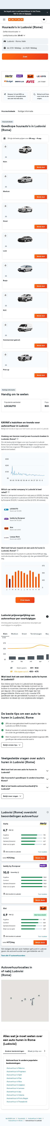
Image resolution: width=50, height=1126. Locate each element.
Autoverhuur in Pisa (14, 1078)
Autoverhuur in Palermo (16, 1068)
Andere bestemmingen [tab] (14, 1051)
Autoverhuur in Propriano (16, 1071)
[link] (25, 600)
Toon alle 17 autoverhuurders (13, 955)
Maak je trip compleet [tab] (37, 1051)
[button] (47, 12)
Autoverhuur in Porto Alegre (17, 1098)
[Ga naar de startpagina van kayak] (15, 19)
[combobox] (12, 31)
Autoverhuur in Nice (14, 1081)
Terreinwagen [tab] (36, 634)
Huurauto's (21, 1118)
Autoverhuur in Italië (35, 1118)
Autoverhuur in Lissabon (16, 1085)
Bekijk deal (41, 167)
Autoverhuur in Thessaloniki (17, 1102)
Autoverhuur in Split (14, 1075)
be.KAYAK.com (10, 1118)
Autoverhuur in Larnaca (15, 1088)
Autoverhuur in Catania (15, 1095)
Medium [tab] (14, 634)
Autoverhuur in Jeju (14, 1092)
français (28, 14)
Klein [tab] (5, 634)
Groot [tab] (24, 634)
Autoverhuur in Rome (15, 1120)
